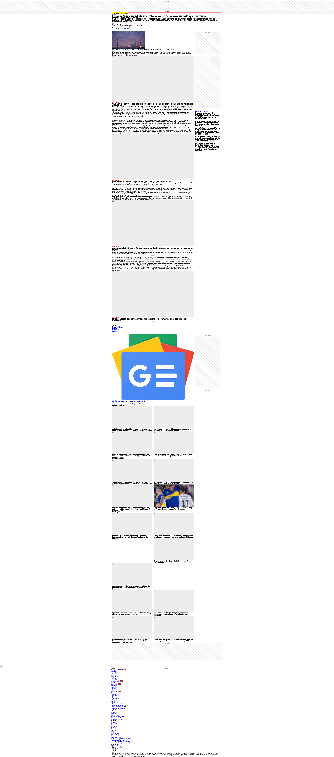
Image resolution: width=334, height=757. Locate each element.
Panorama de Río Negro (120, 705)
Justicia (114, 674)
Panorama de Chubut (119, 707)
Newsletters (117, 681)
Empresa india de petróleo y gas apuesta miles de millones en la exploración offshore (149, 319)
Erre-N (114, 688)
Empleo (113, 732)
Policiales (114, 712)
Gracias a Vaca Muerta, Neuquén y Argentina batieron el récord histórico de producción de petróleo (130, 537)
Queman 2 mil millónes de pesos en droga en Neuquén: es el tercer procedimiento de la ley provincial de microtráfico (129, 641)
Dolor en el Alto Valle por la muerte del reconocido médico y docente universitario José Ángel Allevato (174, 536)
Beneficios (114, 745)
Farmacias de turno (117, 737)
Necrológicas (115, 734)
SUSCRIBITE (120, 13)
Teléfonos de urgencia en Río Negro (122, 741)
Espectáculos (116, 690)
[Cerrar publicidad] (1, 664)
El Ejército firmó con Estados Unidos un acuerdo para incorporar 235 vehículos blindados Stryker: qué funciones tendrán (207, 147)
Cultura (113, 687)
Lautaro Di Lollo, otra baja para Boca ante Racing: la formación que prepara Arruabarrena (207, 138)
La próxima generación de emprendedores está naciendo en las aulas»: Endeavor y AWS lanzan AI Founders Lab (207, 131)
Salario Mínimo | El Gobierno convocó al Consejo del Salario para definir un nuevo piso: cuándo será (207, 116)
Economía (114, 677)
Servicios (114, 679)
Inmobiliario (115, 715)
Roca (112, 725)
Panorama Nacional (118, 708)
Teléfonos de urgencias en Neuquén (123, 743)
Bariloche (114, 726)
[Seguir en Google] (113, 51)
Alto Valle (114, 723)
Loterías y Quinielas (117, 736)
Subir (114, 750)
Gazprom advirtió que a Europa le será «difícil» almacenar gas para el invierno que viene (152, 249)
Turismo (113, 678)
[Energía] (167, 13)
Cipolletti (114, 727)
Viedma (113, 729)
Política (113, 671)
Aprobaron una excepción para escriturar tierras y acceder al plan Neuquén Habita (207, 123)
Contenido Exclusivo (117, 716)
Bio (113, 697)
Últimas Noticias (118, 670)
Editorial (115, 702)
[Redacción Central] (113, 23)
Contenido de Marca (117, 718)
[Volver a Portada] (167, 11)
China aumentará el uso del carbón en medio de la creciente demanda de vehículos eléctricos (152, 104)
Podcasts (114, 714)
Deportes (114, 685)
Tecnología (115, 698)
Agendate (116, 684)
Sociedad (114, 693)
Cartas (114, 709)
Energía (114, 14)
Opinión (113, 701)
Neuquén (114, 722)
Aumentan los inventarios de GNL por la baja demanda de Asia (142, 181)
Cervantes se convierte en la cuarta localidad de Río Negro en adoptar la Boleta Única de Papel (131, 587)
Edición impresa (116, 719)
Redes (113, 682)
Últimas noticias (201, 112)
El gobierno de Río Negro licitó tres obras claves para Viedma (173, 561)
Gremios (115, 672)
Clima (114, 694)
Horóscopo (115, 695)
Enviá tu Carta (116, 711)
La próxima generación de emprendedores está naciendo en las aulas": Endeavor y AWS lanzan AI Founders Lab (131, 455)
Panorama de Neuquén (119, 704)
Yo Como (115, 700)
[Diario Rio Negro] (113, 752)
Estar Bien (116, 691)
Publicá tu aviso (116, 733)
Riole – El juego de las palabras (121, 739)
